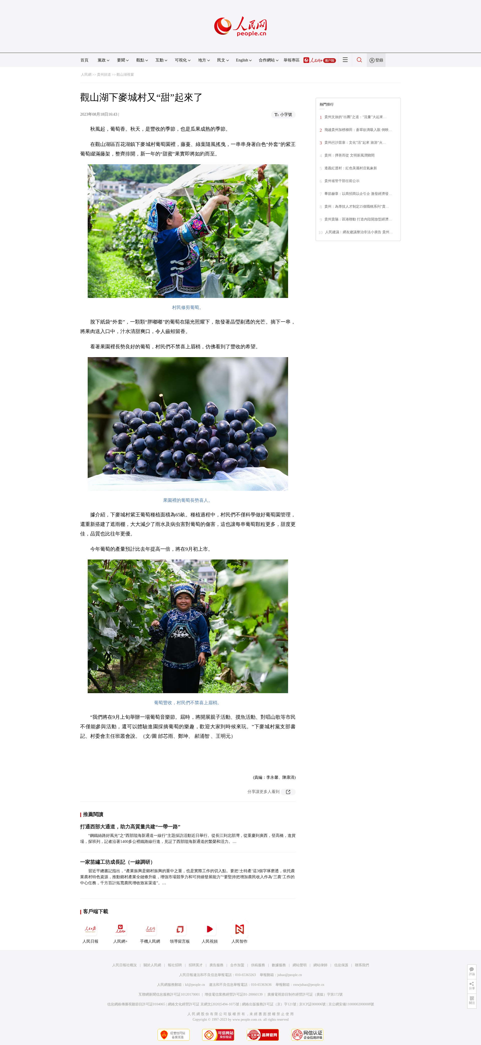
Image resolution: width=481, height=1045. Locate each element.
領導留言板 (180, 941)
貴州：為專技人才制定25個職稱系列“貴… (356, 206)
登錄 (379, 60)
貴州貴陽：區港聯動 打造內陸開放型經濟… (358, 219)
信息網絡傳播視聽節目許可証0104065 (136, 1004)
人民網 (86, 74)
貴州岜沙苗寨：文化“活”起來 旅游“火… (355, 142)
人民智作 (239, 941)
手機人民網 (150, 941)
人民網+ (120, 941)
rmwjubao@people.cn (308, 985)
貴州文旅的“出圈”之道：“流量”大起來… (355, 117)
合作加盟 (237, 965)
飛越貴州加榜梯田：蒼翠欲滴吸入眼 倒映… (358, 130)
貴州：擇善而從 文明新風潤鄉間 (349, 155)
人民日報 (90, 941)
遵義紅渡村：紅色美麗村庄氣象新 (350, 168)
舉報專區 (292, 60)
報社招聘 (175, 965)
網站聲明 (300, 965)
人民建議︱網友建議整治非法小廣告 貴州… (359, 232)
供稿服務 (258, 965)
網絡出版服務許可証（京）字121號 (269, 1004)
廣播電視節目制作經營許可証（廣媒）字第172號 (305, 994)
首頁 (84, 60)
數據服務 (279, 965)
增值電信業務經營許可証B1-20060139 (234, 994)
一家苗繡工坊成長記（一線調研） (117, 862)
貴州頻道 (104, 74)
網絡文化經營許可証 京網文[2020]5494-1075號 (203, 1004)
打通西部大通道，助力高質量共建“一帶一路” (130, 826)
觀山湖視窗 (125, 74)
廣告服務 (216, 965)
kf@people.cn (195, 985)
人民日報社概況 (124, 965)
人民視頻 (210, 941)
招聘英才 (196, 965)
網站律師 (320, 965)
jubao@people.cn (289, 975)
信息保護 (341, 965)
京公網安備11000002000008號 (351, 1004)
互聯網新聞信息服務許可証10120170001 (169, 994)
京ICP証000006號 (312, 1004)
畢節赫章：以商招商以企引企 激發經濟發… (358, 194)
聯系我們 (362, 965)
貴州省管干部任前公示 (341, 181)
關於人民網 (152, 965)
